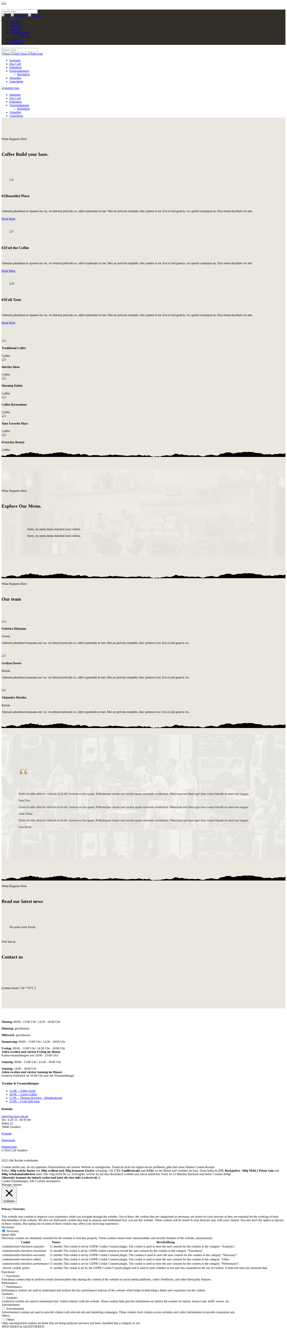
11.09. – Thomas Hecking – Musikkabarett (35, 1097)
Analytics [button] (7, 1293)
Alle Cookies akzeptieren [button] (44, 1181)
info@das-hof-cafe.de (15, 1116)
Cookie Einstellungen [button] (15, 1181)
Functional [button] (8, 1272)
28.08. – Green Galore (23, 1094)
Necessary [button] (8, 1227)
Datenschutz (9, 1146)
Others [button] (6, 1315)
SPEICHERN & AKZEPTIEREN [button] (23, 1326)
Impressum (8, 1140)
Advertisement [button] (11, 1304)
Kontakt (7, 1133)
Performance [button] (9, 1283)
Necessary (12, 1231)
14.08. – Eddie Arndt (22, 1090)
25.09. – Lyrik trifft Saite (24, 1101)
